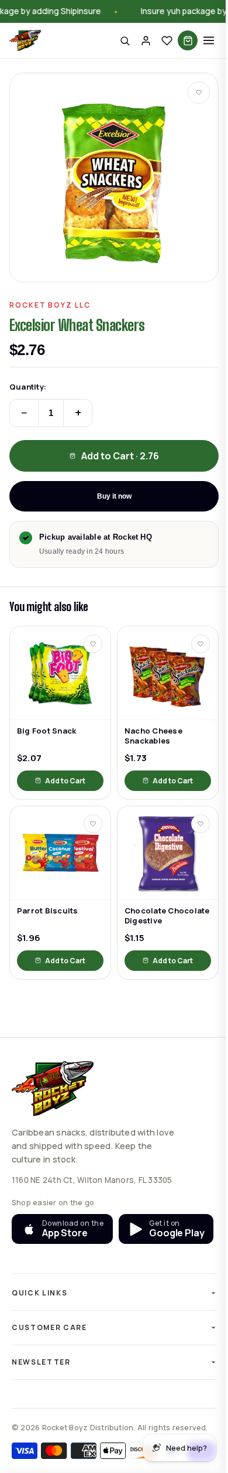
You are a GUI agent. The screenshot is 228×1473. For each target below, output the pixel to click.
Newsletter (41, 1388)
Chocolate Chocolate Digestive (167, 916)
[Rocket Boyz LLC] (25, 40)
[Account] (146, 40)
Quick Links (39, 1319)
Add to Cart (65, 781)
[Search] (124, 40)
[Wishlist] (167, 40)
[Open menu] (209, 40)
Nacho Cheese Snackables (153, 736)
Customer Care (49, 1354)
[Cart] (188, 40)
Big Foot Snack (46, 731)
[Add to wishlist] (199, 92)
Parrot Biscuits (47, 911)
